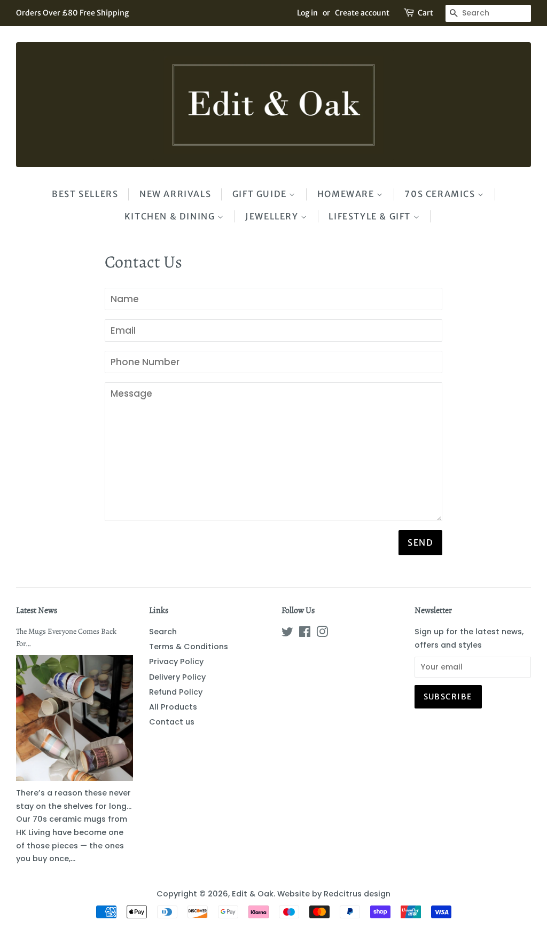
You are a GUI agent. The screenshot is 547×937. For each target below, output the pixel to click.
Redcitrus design (357, 893)
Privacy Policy (176, 661)
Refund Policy (175, 692)
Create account (362, 13)
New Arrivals (175, 193)
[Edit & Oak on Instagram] (322, 633)
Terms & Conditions (188, 646)
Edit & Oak (253, 893)
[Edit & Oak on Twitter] (287, 633)
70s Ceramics (441, 193)
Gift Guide (261, 193)
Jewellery (273, 216)
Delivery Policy (177, 677)
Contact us (171, 721)
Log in (307, 13)
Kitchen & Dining (170, 216)
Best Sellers (85, 193)
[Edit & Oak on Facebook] (305, 633)
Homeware (347, 193)
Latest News (36, 610)
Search (163, 631)
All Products (173, 707)
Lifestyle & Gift (371, 216)
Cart (425, 13)
